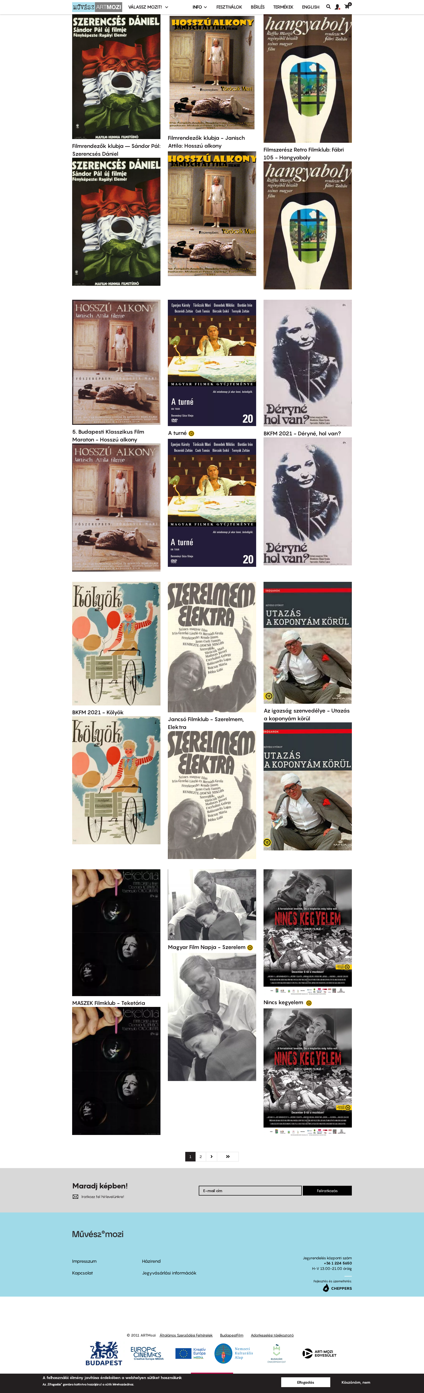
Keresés (330, 6)
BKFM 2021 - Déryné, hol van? (302, 433)
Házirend (151, 1261)
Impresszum (84, 1261)
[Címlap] (97, 7)
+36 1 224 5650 (338, 1263)
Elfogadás (305, 1382)
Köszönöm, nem (356, 1382)
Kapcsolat (82, 1273)
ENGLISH (310, 7)
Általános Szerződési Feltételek (186, 1335)
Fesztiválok (229, 7)
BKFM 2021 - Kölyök (98, 712)
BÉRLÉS (258, 7)
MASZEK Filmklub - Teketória (108, 1003)
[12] (191, 433)
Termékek (283, 7)
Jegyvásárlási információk (169, 1273)
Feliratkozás (327, 1190)
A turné (177, 433)
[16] (309, 1003)
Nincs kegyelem (284, 1002)
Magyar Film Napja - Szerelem (207, 947)
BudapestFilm (231, 1335)
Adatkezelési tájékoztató (272, 1335)
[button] (339, 7)
